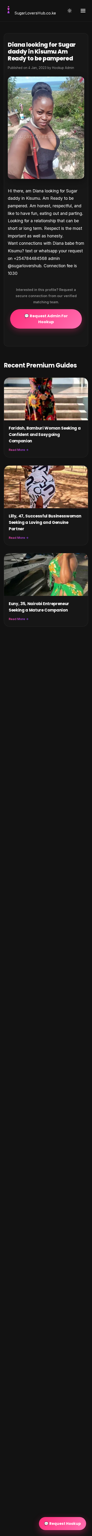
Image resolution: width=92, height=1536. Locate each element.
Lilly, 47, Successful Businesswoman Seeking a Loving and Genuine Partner (45, 522)
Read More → (19, 450)
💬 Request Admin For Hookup (46, 319)
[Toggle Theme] (69, 10)
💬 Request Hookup (62, 1523)
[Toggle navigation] (83, 10)
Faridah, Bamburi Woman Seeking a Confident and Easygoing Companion (44, 434)
